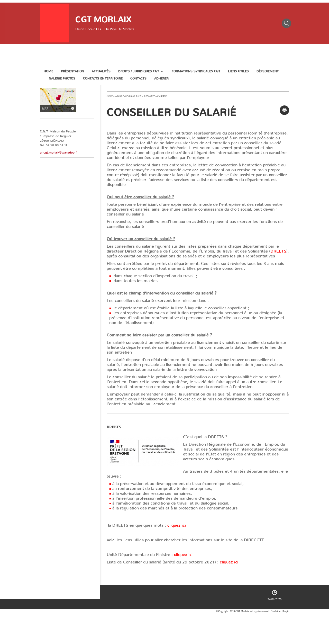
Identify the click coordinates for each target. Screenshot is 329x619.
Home (48, 71)
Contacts (138, 78)
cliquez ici (176, 525)
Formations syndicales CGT (196, 71)
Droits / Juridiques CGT (138, 71)
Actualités (101, 71)
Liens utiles (238, 71)
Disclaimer (276, 611)
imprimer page (284, 110)
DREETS (278, 251)
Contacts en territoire (103, 78)
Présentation (72, 71)
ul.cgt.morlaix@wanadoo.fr (59, 152)
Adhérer (161, 78)
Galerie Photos (62, 78)
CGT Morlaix (103, 19)
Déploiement (268, 71)
